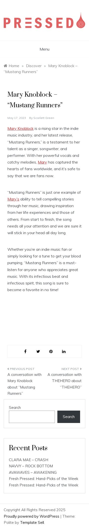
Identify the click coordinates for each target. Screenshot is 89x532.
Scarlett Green (43, 118)
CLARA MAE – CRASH (28, 459)
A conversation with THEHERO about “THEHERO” (64, 381)
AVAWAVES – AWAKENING (33, 472)
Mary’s (13, 198)
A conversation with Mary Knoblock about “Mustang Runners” (24, 384)
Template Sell (32, 522)
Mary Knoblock (20, 128)
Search (15, 407)
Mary (42, 162)
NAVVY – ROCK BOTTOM (31, 466)
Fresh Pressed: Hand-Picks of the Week (43, 478)
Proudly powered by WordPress (32, 516)
